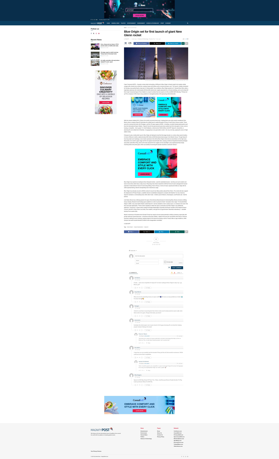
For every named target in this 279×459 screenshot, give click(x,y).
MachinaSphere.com (179, 438)
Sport (162, 23)
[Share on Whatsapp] (183, 43)
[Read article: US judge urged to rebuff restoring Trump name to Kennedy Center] (95, 55)
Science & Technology (152, 23)
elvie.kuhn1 (147, 336)
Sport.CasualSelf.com (179, 436)
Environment (141, 23)
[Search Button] (187, 23)
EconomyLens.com (178, 442)
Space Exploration (138, 227)
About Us (159, 433)
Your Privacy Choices (96, 451)
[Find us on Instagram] (94, 19)
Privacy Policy (160, 436)
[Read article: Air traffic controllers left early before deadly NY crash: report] (95, 63)
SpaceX (146, 227)
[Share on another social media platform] (186, 43)
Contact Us (160, 434)
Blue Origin (130, 227)
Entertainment (131, 23)
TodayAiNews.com (178, 444)
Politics (123, 23)
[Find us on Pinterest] (96, 19)
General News (115, 23)
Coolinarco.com (178, 431)
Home (108, 23)
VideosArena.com (178, 446)
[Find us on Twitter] (92, 19)
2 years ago (134, 39)
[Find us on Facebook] (91, 33)
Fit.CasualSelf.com (178, 434)
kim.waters (147, 363)
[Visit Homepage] (97, 23)
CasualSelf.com (177, 433)
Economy (168, 23)
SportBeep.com (177, 440)
